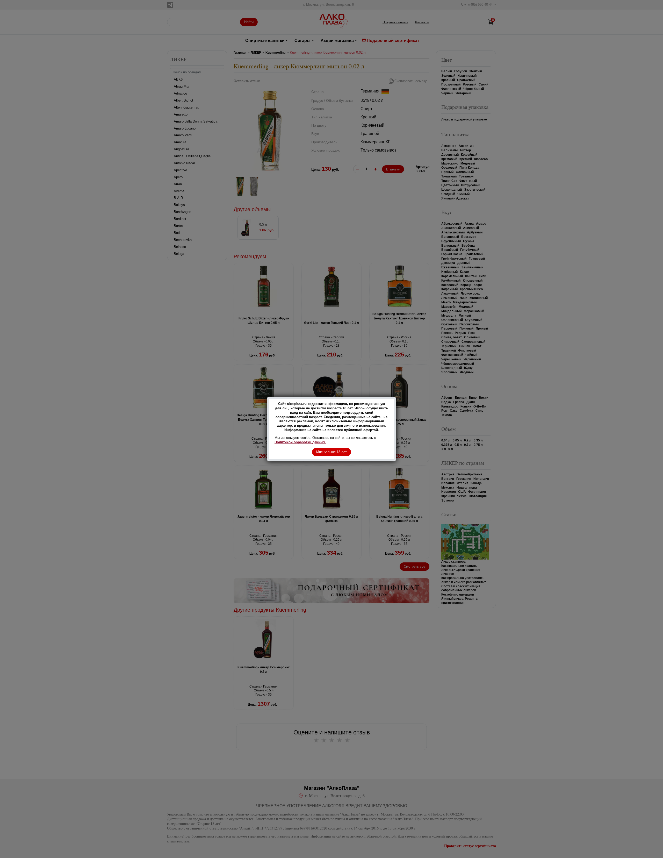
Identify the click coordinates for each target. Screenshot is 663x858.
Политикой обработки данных (300, 442)
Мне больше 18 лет (331, 452)
